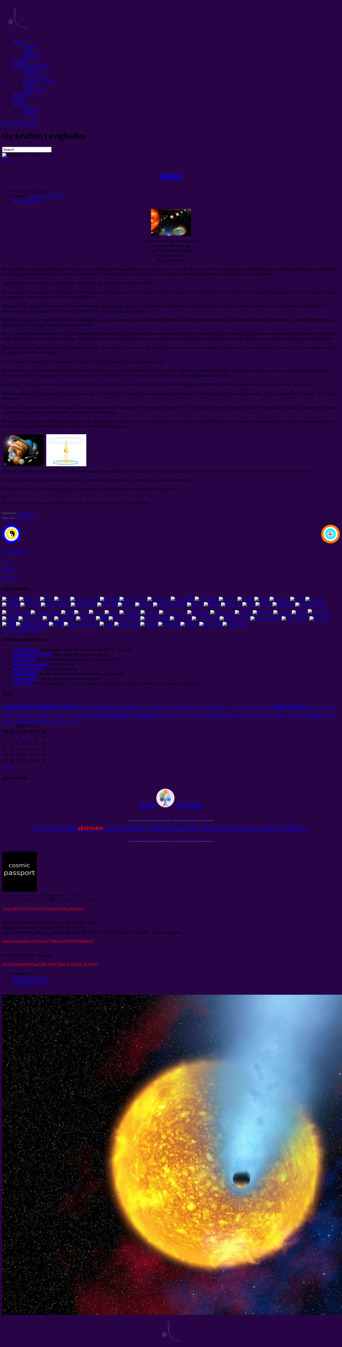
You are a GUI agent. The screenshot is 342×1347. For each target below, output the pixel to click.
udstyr (279, 715)
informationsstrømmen (31, 66)
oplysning (145, 714)
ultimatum (21, 94)
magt (175, 707)
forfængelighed (217, 715)
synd (199, 707)
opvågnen (112, 714)
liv (249, 707)
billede (54, 721)
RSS (6, 159)
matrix (312, 707)
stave (256, 707)
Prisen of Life (35, 75)
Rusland (30, 114)
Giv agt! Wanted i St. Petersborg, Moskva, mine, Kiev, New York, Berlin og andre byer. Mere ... (171, 827)
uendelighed (17, 706)
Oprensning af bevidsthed (51, 715)
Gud (83, 707)
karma (266, 707)
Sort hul (21, 721)
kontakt (30, 46)
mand (171, 175)
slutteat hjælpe (171, 804)
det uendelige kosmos (20, 123)
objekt (79, 721)
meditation (326, 707)
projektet (20, 61)
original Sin (75, 715)
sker (129, 715)
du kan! (19, 41)
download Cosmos (39, 80)
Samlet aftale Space (29, 983)
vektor (34, 196)
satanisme (185, 715)
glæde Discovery (168, 715)
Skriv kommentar (27, 201)
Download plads (26, 513)
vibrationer (158, 707)
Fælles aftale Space (24, 518)
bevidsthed (25, 715)
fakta (314, 715)
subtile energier (296, 715)
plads (47, 196)
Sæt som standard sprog (22, 629)
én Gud (229, 707)
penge (208, 707)
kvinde (240, 707)
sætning (19, 99)
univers (188, 707)
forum (29, 85)
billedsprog (67, 721)
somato (197, 715)
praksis (91, 715)
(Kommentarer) (15, 551)
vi (13, 715)
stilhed (7, 569)
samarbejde (33, 56)
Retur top (10, 578)
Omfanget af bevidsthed (248, 715)
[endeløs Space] (17, 32)
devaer (219, 707)
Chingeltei (8, 721)
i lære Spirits (34, 90)
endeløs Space (56, 706)
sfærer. (269, 715)
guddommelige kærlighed (113, 707)
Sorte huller (38, 720)
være (6, 560)
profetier (31, 70)
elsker (299, 706)
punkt (28, 51)
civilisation (329, 715)
